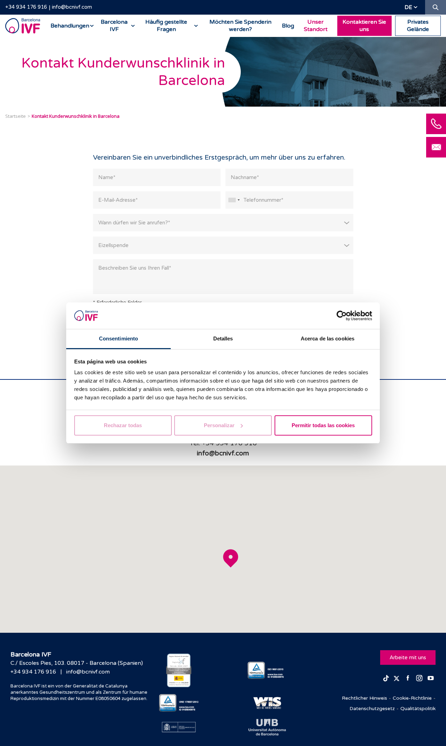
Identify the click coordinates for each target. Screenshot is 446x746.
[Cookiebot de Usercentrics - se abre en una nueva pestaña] (341, 315)
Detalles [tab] (223, 338)
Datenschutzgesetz (372, 709)
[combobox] (234, 200)
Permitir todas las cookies (323, 425)
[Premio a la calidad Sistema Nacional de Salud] (179, 670)
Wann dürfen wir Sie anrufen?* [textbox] (134, 223)
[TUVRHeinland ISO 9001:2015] (267, 670)
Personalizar (219, 425)
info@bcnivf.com (72, 7)
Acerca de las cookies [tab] (327, 338)
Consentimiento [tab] (118, 338)
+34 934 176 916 (26, 7)
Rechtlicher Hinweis (364, 698)
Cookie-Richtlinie (412, 698)
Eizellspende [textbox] (113, 245)
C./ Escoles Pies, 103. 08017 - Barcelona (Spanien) (76, 663)
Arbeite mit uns (408, 657)
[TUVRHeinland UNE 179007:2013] (179, 703)
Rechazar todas (123, 425)
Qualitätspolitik (418, 709)
